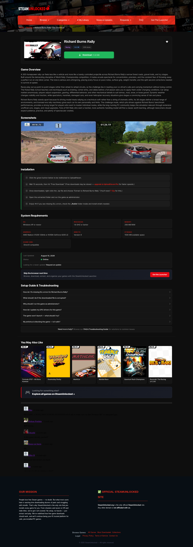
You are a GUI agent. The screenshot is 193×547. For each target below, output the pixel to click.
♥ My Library (83, 20)
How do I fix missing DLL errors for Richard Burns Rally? (45, 292)
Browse (43, 20)
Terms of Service (101, 536)
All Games (92, 532)
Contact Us (113, 536)
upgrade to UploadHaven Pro (106, 184)
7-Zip (112, 191)
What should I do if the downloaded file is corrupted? (44, 298)
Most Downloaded (104, 532)
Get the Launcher (159, 20)
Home (29, 20)
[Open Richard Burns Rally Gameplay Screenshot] (134, 142)
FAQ (141, 20)
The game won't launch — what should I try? (41, 316)
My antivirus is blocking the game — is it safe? (41, 322)
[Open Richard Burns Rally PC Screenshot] (58, 142)
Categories (62, 20)
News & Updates (104, 20)
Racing (29, 28)
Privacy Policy (88, 536)
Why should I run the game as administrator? (41, 304)
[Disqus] (96, 438)
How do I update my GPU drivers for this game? (42, 310)
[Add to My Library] (167, 42)
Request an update (53, 265)
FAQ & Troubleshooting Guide (96, 329)
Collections (116, 532)
